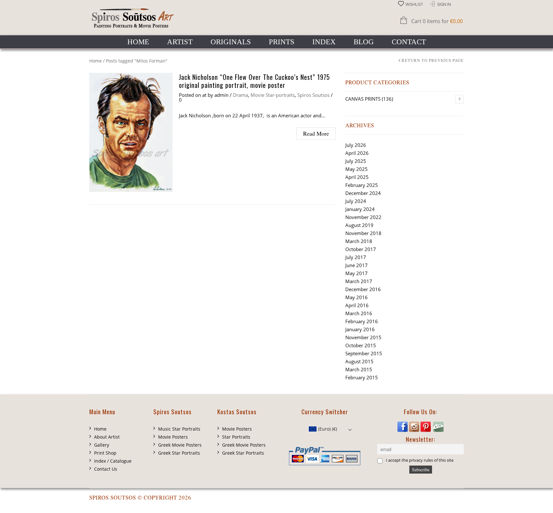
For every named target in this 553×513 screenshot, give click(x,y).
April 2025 (357, 177)
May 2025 (356, 169)
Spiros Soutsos (313, 95)
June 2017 (356, 265)
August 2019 (359, 225)
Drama (240, 95)
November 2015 (363, 337)
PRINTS (281, 42)
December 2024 (363, 193)
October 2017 (360, 249)
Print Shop (105, 453)
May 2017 (356, 273)
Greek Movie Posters (180, 445)
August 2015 (359, 361)
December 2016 (363, 289)
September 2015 (363, 353)
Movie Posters (173, 437)
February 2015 (361, 377)
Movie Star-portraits (273, 95)
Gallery (101, 445)
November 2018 (363, 233)
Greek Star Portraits (179, 453)
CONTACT (409, 42)
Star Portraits (236, 437)
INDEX (324, 42)
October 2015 (360, 345)
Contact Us (105, 469)
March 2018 (358, 241)
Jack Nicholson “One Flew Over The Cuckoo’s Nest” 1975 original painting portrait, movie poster (254, 81)
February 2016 (361, 321)
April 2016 (357, 305)
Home (95, 61)
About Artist (107, 437)
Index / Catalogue (113, 461)
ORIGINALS (231, 42)
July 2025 (355, 161)
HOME (138, 42)
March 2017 (358, 281)
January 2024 (360, 209)
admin (221, 95)
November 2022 (363, 217)
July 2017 (355, 257)
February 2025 (361, 185)
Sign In (444, 4)
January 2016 (360, 329)
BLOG (364, 42)
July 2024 (355, 201)
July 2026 (355, 145)
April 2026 (357, 153)
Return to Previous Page (433, 61)
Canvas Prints (363, 99)
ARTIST (180, 42)
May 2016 (356, 297)
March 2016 (358, 313)
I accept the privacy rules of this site (419, 460)
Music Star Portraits (179, 429)
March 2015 (358, 369)
